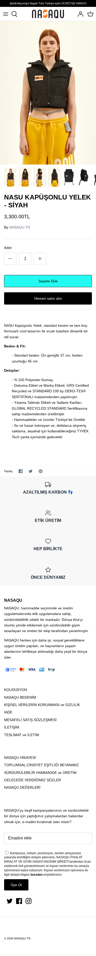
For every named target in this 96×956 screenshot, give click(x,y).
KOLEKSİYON (15, 690)
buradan (36, 874)
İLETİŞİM (11, 727)
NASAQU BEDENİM (20, 697)
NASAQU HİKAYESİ (20, 758)
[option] (48, 93)
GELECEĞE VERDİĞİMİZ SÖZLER (32, 780)
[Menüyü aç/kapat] (5, 14)
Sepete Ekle (48, 281)
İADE (8, 712)
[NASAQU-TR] (48, 13)
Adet (8, 248)
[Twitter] (10, 901)
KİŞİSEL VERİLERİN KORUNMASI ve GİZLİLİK (42, 705)
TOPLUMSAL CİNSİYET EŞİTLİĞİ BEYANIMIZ (41, 765)
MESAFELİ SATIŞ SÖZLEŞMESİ (30, 720)
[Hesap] (79, 14)
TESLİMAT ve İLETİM (21, 735)
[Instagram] (28, 901)
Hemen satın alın (48, 298)
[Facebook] (19, 901)
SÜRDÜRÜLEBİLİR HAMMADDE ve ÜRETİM (40, 773)
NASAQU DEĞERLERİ (22, 787)
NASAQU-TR (19, 227)
